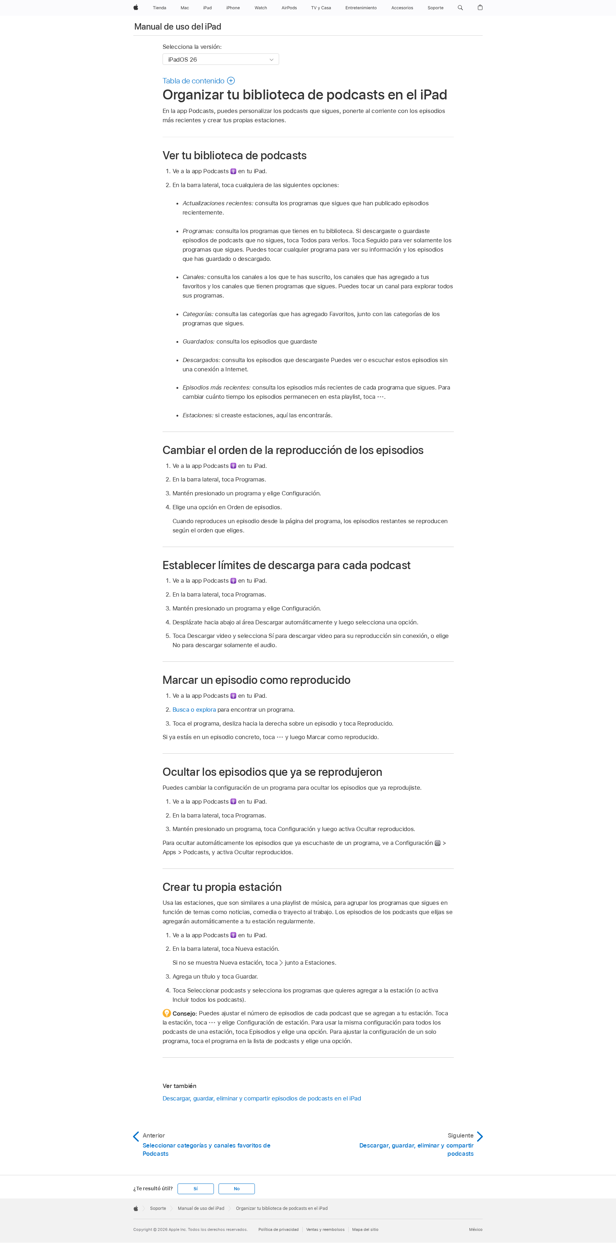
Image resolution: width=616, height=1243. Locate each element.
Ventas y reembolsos (325, 1229)
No (237, 1188)
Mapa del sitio (365, 1229)
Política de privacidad (278, 1229)
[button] (460, 8)
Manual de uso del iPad (177, 26)
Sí (195, 1188)
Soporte (158, 1208)
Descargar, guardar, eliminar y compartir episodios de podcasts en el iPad (262, 1098)
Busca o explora (194, 709)
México (476, 1229)
